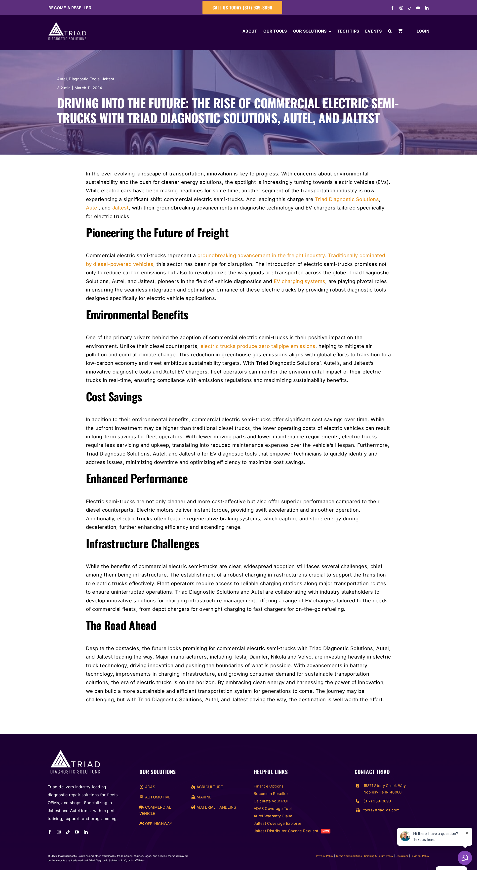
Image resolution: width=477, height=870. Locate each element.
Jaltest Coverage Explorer (278, 823)
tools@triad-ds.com (381, 810)
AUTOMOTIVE (157, 797)
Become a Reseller (69, 7)
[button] (390, 31)
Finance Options (269, 786)
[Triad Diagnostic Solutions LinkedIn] (427, 8)
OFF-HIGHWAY (158, 823)
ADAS (149, 787)
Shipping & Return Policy (379, 855)
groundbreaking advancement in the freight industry (261, 255)
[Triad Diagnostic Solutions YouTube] (418, 8)
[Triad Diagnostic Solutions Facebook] (392, 8)
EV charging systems (299, 281)
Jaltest (108, 79)
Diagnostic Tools (84, 79)
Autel (62, 79)
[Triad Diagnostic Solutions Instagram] (401, 8)
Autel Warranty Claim (273, 816)
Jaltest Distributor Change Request (291, 831)
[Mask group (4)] (75, 750)
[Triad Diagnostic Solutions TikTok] (409, 8)
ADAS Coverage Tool (273, 808)
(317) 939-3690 (377, 801)
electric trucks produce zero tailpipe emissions (258, 346)
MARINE (203, 797)
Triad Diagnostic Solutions (347, 199)
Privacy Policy (324, 855)
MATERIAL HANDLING (216, 807)
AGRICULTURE (209, 787)
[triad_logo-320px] (67, 25)
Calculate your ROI (271, 801)
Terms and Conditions (349, 855)
